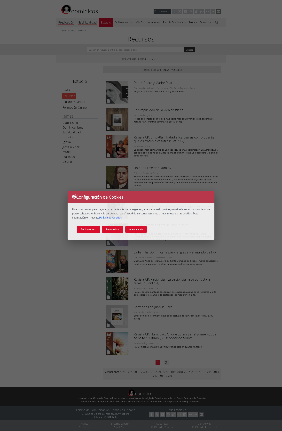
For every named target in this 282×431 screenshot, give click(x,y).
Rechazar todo (88, 229)
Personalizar (112, 229)
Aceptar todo (136, 229)
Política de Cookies (110, 217)
